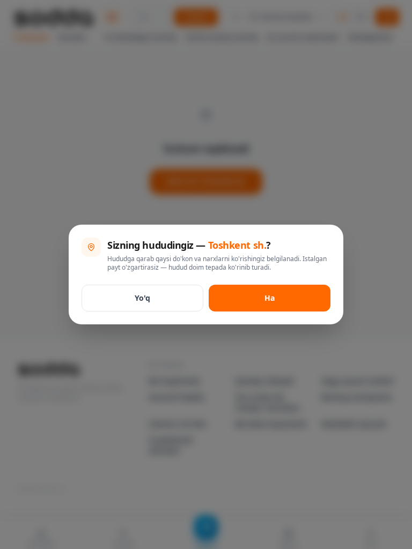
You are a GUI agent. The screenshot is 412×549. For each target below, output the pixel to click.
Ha (269, 298)
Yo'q (142, 298)
